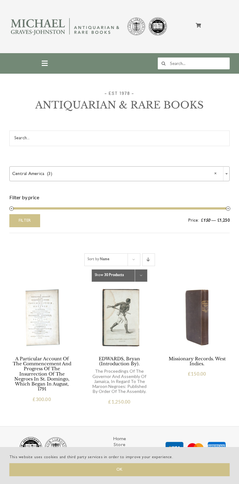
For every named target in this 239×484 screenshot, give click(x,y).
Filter (25, 221)
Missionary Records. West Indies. (197, 361)
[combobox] (119, 173)
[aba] (158, 18)
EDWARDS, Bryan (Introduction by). (119, 375)
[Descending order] (149, 260)
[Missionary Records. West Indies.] (197, 290)
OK (119, 470)
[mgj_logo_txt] (65, 18)
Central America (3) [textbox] (114, 174)
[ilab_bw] (136, 18)
